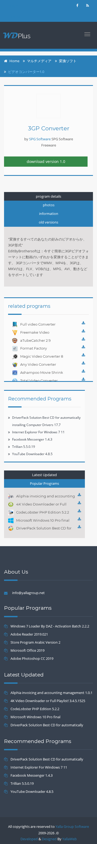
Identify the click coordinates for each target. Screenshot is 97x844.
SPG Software (40, 139)
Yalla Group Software (72, 826)
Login (13, 5)
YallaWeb (69, 838)
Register (16, 16)
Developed (29, 838)
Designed (49, 838)
